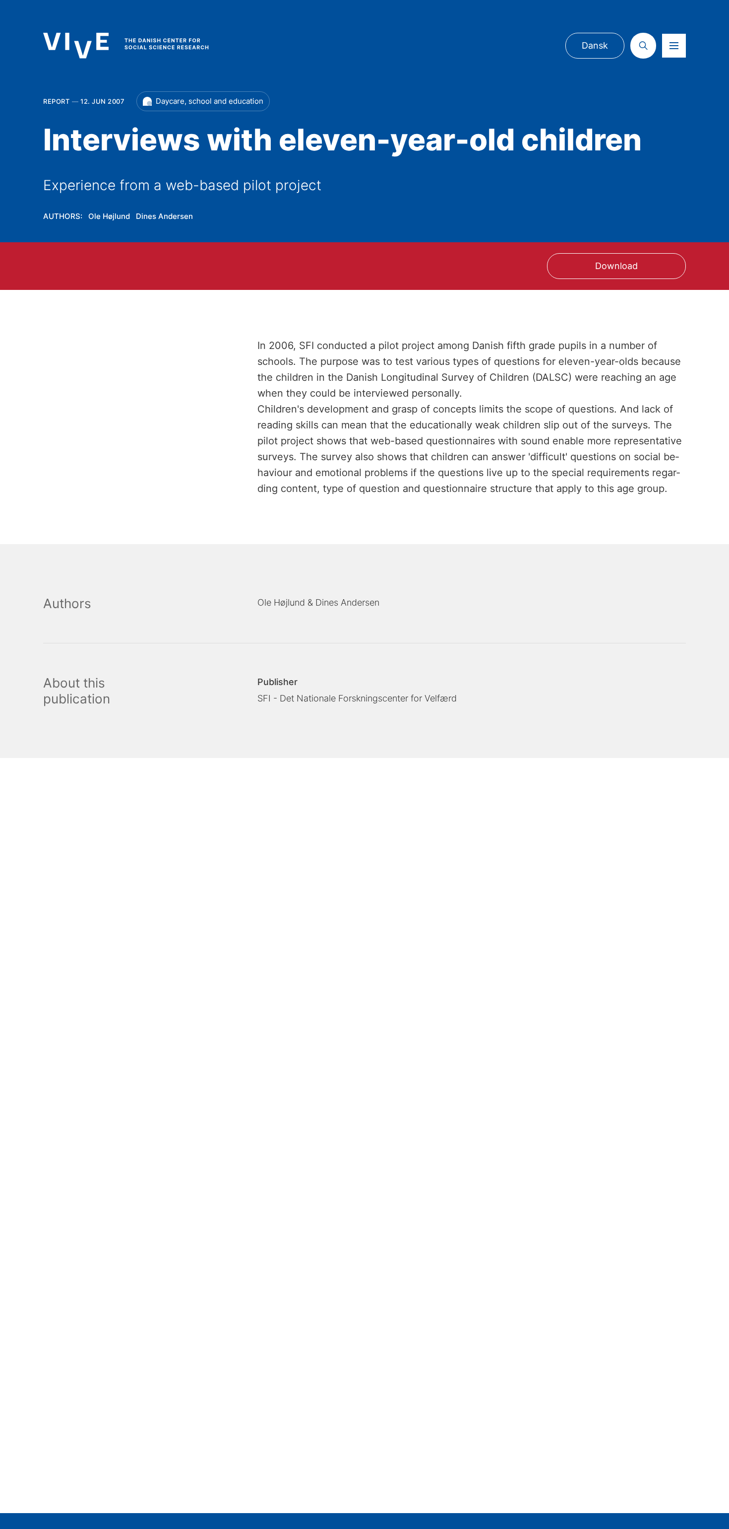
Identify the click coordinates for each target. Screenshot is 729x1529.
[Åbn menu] (674, 46)
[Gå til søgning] (643, 46)
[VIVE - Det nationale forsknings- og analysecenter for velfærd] (136, 45)
